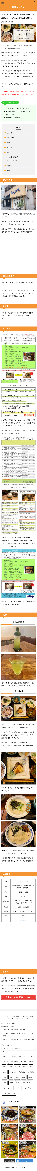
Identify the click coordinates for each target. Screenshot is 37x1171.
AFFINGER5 (28, 1168)
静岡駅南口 (12, 1072)
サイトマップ (24, 1018)
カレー (25, 1067)
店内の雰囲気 (11, 138)
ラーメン (5, 1061)
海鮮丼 (31, 1061)
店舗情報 (9, 166)
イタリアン (6, 1056)
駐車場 (9, 143)
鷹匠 (10, 1077)
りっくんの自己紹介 (15, 1016)
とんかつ (17, 1067)
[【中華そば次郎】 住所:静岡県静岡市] (27, 1114)
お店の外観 (10, 133)
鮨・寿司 (23, 1061)
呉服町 (23, 1077)
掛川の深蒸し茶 (13, 157)
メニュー (9, 147)
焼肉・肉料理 (14, 1061)
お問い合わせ (15, 1018)
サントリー (17, 1088)
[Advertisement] (18, 253)
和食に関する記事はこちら (19, 997)
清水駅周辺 (31, 1072)
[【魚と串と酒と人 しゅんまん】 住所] (9, 1149)
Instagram (23, 920)
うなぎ (10, 1067)
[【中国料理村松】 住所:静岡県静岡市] (27, 1149)
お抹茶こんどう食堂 (23, 881)
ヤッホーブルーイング (9, 1093)
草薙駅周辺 (22, 1072)
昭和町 (30, 1077)
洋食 (25, 1056)
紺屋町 (17, 1077)
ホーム (6, 1016)
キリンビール (27, 1088)
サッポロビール (7, 1088)
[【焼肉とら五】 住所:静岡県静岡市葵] (9, 1132)
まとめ (9, 171)
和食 (20, 1056)
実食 (8, 152)
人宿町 (4, 1082)
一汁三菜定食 (13, 160)
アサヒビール (26, 1082)
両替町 (11, 1082)
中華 (31, 1056)
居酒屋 (14, 1056)
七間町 (4, 1077)
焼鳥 (4, 1067)
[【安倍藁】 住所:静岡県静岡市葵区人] (27, 1132)
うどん (4, 1072)
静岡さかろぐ (18, 7)
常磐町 (18, 1082)
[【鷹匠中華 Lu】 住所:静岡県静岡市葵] (9, 1114)
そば (31, 1067)
